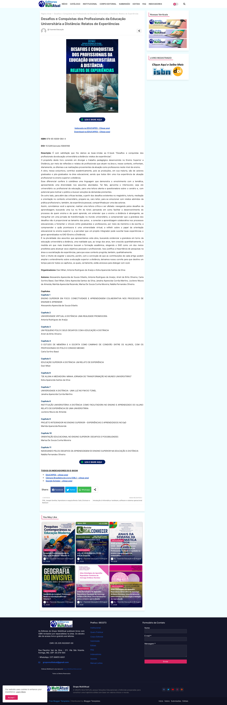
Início (161, 701)
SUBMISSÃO (124, 4)
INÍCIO (64, 4)
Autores (93, 659)
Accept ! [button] (11, 697)
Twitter (72, 490)
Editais (93, 645)
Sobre (167, 701)
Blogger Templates (92, 701)
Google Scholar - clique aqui (59, 481)
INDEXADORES (155, 4)
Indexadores (95, 654)
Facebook (59, 490)
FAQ (144, 4)
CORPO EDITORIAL (108, 4)
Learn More (21, 692)
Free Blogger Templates (59, 701)
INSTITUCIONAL (90, 4)
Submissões (176, 701)
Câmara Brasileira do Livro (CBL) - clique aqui (67, 478)
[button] (184, 4)
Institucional (95, 628)
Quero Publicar (96, 632)
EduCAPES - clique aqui (57, 475)
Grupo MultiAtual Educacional (72, 669)
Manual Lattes (96, 663)
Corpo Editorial (96, 637)
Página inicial (46, 14)
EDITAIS (136, 4)
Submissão (95, 641)
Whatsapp (86, 490)
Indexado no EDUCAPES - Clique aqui (92, 128)
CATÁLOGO (75, 4)
